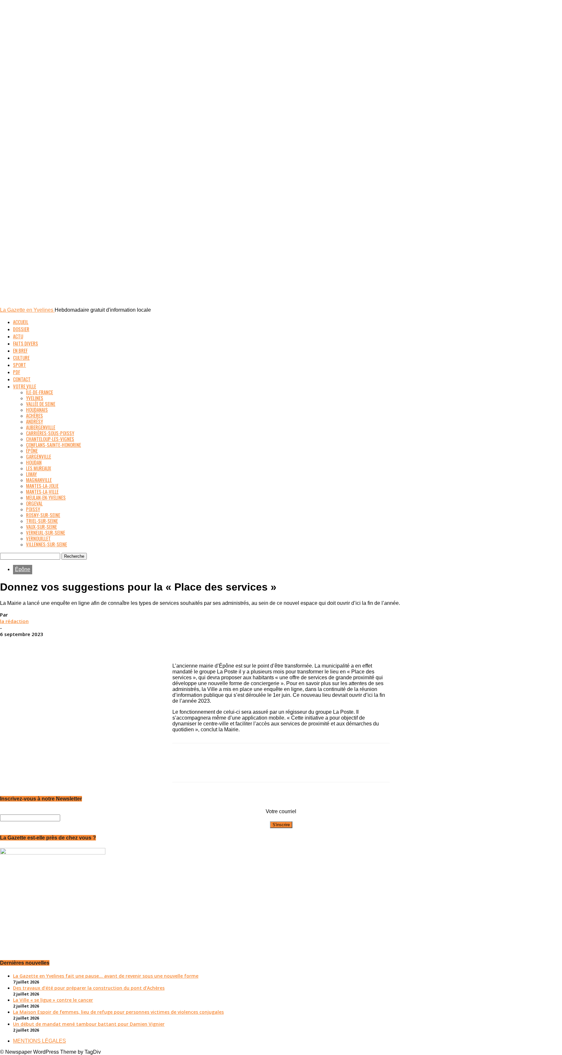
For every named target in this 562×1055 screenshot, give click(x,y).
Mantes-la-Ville (42, 491)
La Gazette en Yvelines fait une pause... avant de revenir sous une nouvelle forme (105, 976)
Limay (31, 473)
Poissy (33, 509)
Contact (22, 379)
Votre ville (24, 386)
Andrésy (34, 421)
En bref (20, 350)
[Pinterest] (280, 644)
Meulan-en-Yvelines (46, 497)
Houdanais (37, 409)
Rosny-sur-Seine (43, 514)
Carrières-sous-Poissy (50, 432)
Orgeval (34, 503)
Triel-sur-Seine (42, 520)
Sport (19, 364)
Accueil (20, 321)
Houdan (34, 462)
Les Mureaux (38, 468)
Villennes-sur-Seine (46, 544)
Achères (34, 415)
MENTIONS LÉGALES (39, 1041)
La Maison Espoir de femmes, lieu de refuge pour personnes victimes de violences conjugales (118, 1012)
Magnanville (39, 479)
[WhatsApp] (304, 644)
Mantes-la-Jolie (42, 485)
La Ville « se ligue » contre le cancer (53, 1000)
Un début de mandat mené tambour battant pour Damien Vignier (89, 1024)
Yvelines (34, 397)
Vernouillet (38, 538)
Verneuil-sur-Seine (45, 532)
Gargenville (38, 456)
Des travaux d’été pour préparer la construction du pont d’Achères (89, 988)
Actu (18, 336)
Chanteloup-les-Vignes (50, 438)
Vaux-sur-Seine (41, 526)
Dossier (21, 328)
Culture (21, 357)
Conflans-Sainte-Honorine (53, 444)
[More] (328, 644)
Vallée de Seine (40, 403)
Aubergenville (40, 427)
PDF (16, 371)
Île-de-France (39, 392)
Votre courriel (281, 811)
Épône (32, 450)
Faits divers (25, 343)
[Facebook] (234, 644)
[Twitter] (257, 644)
